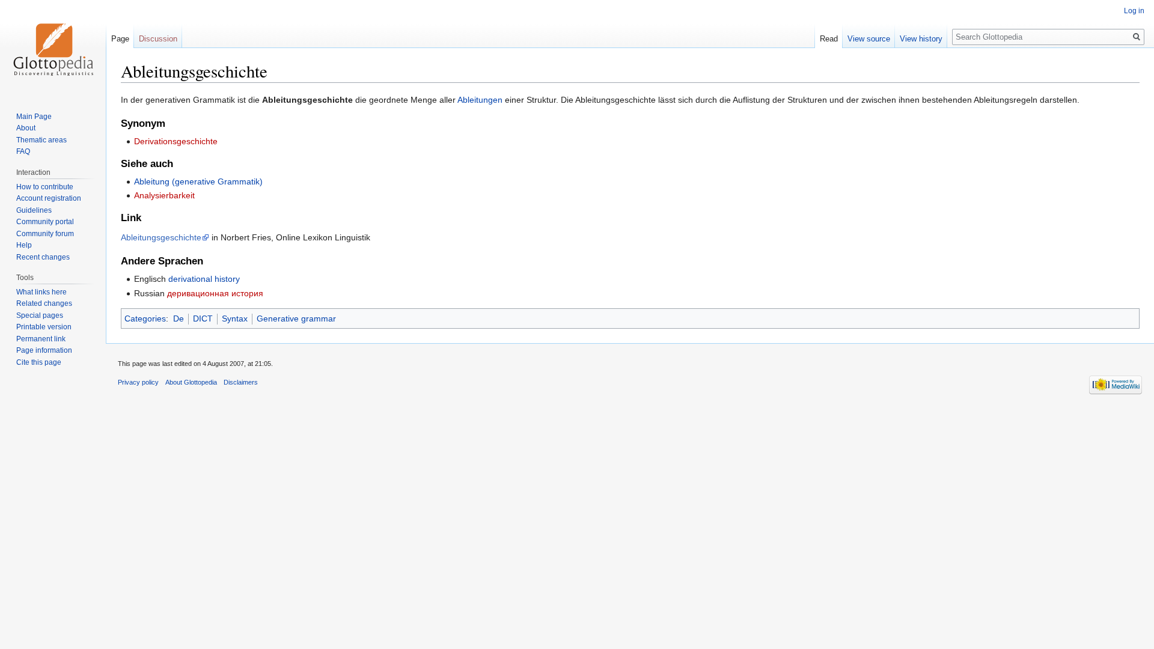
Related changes (44, 303)
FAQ (23, 151)
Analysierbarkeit (164, 195)
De (178, 318)
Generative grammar (296, 318)
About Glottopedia (191, 382)
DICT (203, 318)
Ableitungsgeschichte (161, 237)
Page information (44, 350)
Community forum (45, 234)
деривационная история (215, 293)
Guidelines (34, 210)
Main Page (34, 116)
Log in (1134, 11)
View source (868, 38)
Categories (145, 318)
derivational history (204, 279)
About (25, 128)
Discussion (158, 38)
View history (921, 38)
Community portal (45, 222)
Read (829, 38)
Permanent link (41, 339)
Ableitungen (479, 100)
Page (120, 38)
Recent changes (43, 257)
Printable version (44, 327)
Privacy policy (138, 382)
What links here (41, 292)
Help (24, 245)
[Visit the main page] (53, 48)
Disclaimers (241, 382)
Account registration (48, 198)
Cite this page (38, 362)
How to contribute (44, 187)
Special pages (39, 315)
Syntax (235, 318)
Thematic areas (41, 140)
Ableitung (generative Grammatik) (198, 181)
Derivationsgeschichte (176, 141)
